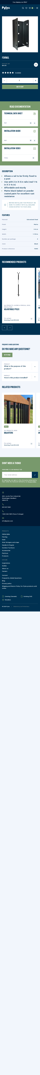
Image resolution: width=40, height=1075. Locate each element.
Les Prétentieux (24, 606)
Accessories (6, 550)
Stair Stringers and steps (10, 542)
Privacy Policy (32, 482)
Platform (5, 553)
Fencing (4, 537)
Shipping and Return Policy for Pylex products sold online (19, 587)
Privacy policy (6, 583)
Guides (4, 566)
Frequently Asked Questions (12, 578)
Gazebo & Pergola (8, 545)
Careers (4, 571)
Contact (5, 575)
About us (5, 568)
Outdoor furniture (8, 548)
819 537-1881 (6, 507)
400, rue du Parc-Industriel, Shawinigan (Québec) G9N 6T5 (11, 498)
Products (5, 556)
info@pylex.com (7, 521)
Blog (3, 581)
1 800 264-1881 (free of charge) (12, 514)
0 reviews (18, 72)
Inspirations (6, 563)
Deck (3, 539)
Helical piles (6, 534)
